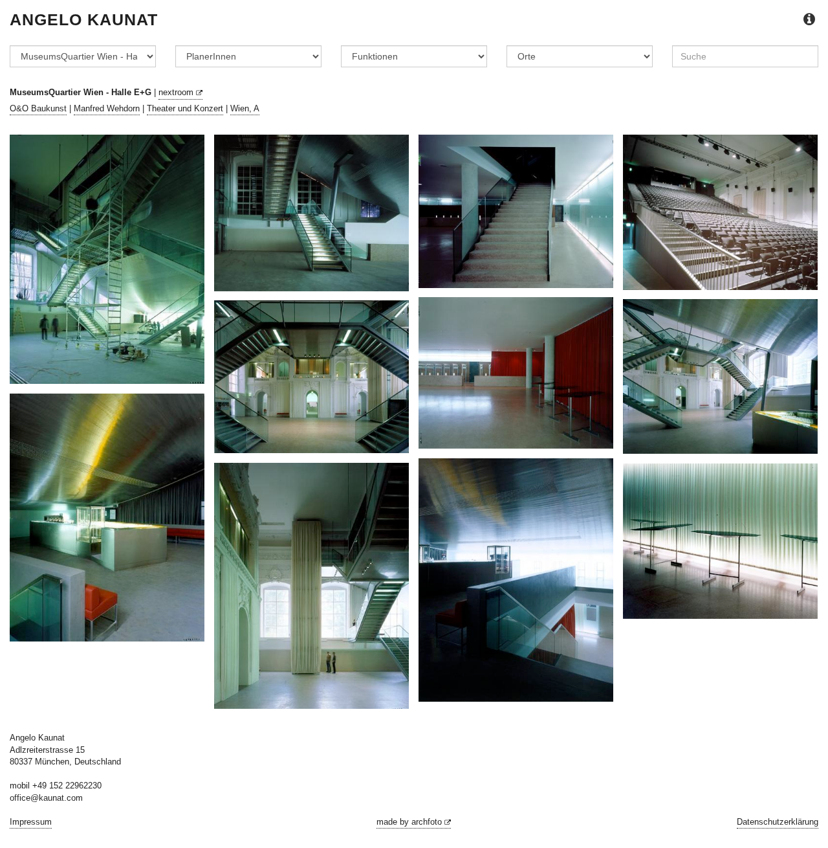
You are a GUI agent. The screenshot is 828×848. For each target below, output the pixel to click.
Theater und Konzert (185, 108)
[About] (809, 20)
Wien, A (244, 108)
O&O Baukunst (38, 108)
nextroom (177, 92)
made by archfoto (410, 822)
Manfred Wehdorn (107, 108)
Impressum (31, 822)
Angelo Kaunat (84, 19)
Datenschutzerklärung (777, 822)
